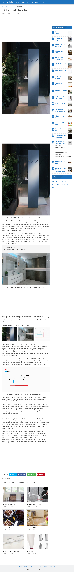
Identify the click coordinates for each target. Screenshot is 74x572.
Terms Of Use (39, 566)
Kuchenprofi (30, 551)
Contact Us (26, 566)
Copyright (32, 566)
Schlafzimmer (34, 2)
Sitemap (21, 566)
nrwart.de (7, 2)
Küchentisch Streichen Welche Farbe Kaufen (60, 85)
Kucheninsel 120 (8, 478)
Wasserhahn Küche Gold (34, 504)
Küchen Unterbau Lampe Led (11, 551)
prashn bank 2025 (44, 569)
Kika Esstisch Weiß (60, 64)
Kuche (42, 2)
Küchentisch (55, 184)
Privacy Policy (52, 566)
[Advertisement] (26, 28)
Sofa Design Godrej (60, 103)
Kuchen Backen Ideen (9, 528)
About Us (45, 566)
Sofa (53, 188)
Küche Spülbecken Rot (9, 504)
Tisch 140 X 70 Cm (60, 70)
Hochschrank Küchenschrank (35, 528)
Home (17, 2)
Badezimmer (25, 2)
